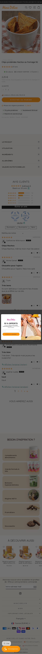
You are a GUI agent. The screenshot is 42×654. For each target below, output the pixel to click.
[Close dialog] (40, 315)
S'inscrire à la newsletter (11, 334)
